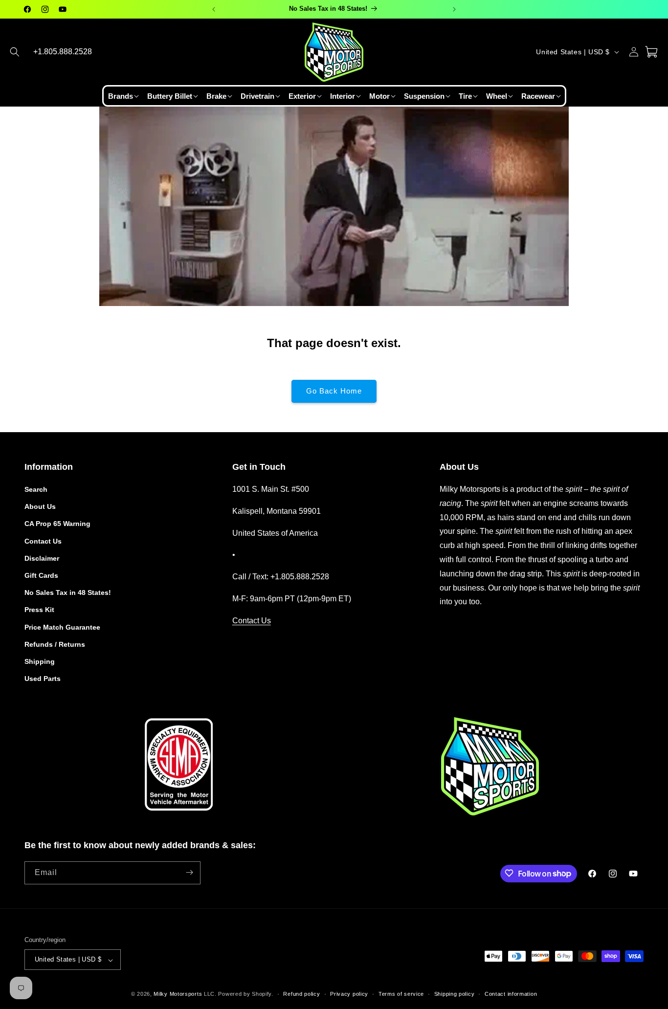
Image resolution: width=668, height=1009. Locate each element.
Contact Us (43, 541)
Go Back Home (334, 391)
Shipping (39, 661)
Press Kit (39, 610)
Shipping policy (454, 994)
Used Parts (42, 679)
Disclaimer (41, 558)
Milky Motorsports (178, 994)
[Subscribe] (189, 872)
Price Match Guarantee (62, 627)
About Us (40, 507)
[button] (14, 52)
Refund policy (301, 994)
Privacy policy (349, 994)
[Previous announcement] (213, 9)
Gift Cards (41, 575)
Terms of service (401, 994)
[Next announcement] (454, 9)
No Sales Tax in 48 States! (67, 593)
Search (35, 489)
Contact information (511, 994)
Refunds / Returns (54, 644)
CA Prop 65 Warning (57, 524)
